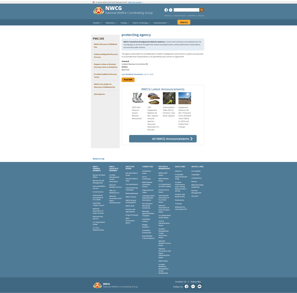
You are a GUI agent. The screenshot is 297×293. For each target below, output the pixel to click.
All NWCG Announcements (170, 139)
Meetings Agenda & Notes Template (148, 213)
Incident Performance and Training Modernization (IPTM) (180, 186)
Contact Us (168, 16)
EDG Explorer (99, 94)
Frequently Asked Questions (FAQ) (181, 176)
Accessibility (196, 171)
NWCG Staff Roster (163, 174)
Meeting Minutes (132, 193)
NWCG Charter (131, 197)
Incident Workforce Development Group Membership (163, 268)
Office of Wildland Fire (114, 191)
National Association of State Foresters (98, 211)
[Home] (98, 11)
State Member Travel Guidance (148, 237)
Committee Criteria (146, 220)
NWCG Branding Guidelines (197, 186)
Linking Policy (196, 178)
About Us (201, 16)
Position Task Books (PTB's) (180, 195)
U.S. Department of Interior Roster (165, 185)
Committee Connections (146, 231)
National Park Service (98, 218)
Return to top (98, 159)
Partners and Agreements (130, 210)
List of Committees (146, 178)
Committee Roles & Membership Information (148, 198)
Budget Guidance (145, 226)
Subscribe (196, 281)
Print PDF (128, 79)
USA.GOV (194, 196)
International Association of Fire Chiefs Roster (164, 198)
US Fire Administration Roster (164, 223)
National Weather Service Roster (165, 243)
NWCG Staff (130, 206)
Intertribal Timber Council (98, 204)
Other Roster (163, 261)
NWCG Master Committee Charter (147, 184)
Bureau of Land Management (98, 181)
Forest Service (98, 192)
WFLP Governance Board (130, 220)
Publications (179, 200)
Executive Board (179, 16)
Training (178, 203)
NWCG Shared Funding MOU (131, 201)
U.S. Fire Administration (98, 229)
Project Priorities (132, 215)
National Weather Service (115, 186)
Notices (194, 181)
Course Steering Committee (132, 189)
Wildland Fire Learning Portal (181, 208)
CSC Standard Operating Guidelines (147, 205)
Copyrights (195, 174)
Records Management (196, 191)
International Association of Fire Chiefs (98, 197)
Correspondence (132, 184)
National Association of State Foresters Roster (164, 208)
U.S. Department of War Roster (165, 216)
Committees (191, 16)
